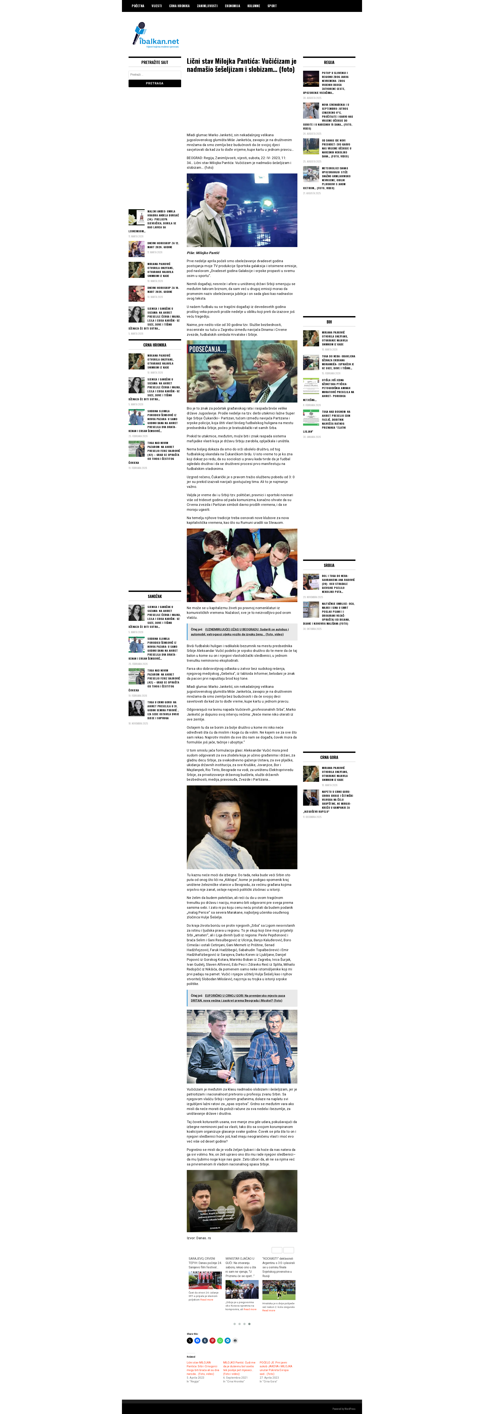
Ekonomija (232, 6)
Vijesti (157, 6)
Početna (138, 6)
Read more (213, 1309)
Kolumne (253, 6)
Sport (272, 6)
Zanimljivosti (207, 6)
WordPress (349, 1409)
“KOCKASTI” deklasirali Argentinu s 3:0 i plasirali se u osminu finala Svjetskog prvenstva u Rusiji (242, 1267)
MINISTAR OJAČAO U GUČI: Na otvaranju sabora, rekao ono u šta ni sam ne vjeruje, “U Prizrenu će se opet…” (204, 1267)
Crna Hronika (179, 6)
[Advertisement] (286, 27)
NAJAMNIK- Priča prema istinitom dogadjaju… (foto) (278, 1263)
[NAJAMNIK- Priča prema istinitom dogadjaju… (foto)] (279, 1284)
